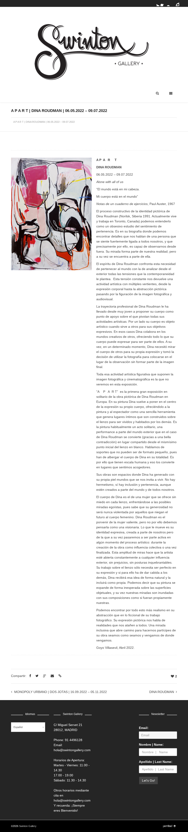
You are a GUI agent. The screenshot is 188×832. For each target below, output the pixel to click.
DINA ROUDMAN (161, 692)
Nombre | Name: (151, 744)
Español (18, 727)
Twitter (156, 3)
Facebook (163, 3)
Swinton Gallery (27, 826)
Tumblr (176, 3)
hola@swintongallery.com (72, 750)
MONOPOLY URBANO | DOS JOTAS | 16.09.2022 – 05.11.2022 (60, 692)
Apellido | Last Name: (155, 762)
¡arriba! (167, 826)
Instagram (170, 3)
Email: (144, 728)
